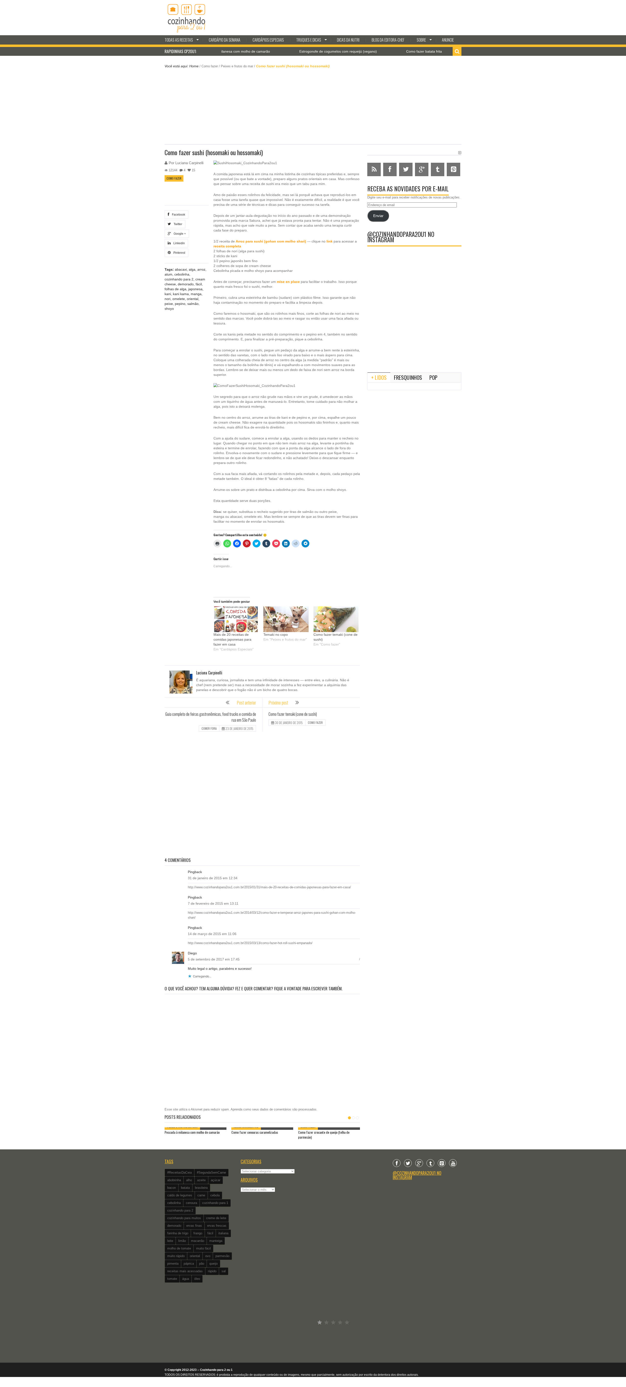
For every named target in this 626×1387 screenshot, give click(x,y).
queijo (213, 1263)
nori (167, 299)
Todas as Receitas (179, 40)
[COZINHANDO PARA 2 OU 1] (187, 17)
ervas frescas (216, 1225)
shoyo (169, 309)
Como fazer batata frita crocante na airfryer (399, 51)
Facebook (177, 214)
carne (201, 1195)
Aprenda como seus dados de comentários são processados (273, 1109)
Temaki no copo (275, 634)
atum (168, 274)
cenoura (191, 1203)
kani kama (181, 294)
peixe (169, 304)
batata (185, 1188)
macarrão (197, 1241)
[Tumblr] (430, 1163)
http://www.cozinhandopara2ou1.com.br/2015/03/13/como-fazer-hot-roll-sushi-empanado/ (250, 943)
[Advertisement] (313, 105)
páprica (189, 1263)
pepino (180, 304)
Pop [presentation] (433, 377)
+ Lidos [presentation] (379, 377)
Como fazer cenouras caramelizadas (254, 1132)
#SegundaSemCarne (211, 1172)
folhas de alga (175, 289)
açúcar (215, 1180)
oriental (192, 299)
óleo (197, 1279)
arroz (201, 269)
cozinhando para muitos (184, 1218)
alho (189, 1180)
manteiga (215, 1241)
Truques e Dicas (308, 40)
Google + (179, 233)
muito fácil (203, 1248)
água (185, 1279)
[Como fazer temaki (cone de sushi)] (335, 619)
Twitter (177, 224)
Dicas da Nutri (348, 40)
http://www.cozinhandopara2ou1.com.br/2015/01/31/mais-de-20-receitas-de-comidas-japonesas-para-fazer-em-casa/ (269, 887)
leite (170, 1241)
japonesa (195, 289)
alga (192, 269)
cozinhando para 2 (179, 279)
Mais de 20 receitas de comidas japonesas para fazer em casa (232, 639)
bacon (171, 1188)
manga (196, 294)
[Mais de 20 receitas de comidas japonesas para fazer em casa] (235, 619)
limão (182, 1241)
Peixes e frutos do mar (237, 66)
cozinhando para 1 (215, 1203)
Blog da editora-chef (388, 40)
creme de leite (216, 1218)
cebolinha (181, 274)
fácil (199, 284)
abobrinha (174, 1180)
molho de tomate (179, 1248)
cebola (215, 1195)
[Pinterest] (442, 1163)
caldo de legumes (179, 1195)
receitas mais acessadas (185, 1271)
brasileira (201, 1188)
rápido (212, 1271)
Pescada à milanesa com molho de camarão (192, 1132)
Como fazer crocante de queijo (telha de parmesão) (323, 1135)
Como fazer (209, 66)
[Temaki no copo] (285, 619)
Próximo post (278, 702)
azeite (201, 1180)
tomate (172, 1279)
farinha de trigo (177, 1233)
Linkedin (178, 243)
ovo (207, 1256)
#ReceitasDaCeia (179, 1172)
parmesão (222, 1256)
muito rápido (176, 1256)
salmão (193, 304)
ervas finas (194, 1225)
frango (197, 1233)
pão (201, 1263)
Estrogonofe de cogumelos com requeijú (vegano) (298, 51)
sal (224, 1271)
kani (168, 294)
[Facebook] (397, 1163)
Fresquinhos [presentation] (408, 377)
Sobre (421, 40)
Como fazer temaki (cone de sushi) (292, 714)
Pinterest (178, 252)
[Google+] (419, 1163)
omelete (178, 299)
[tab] (379, 377)
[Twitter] (408, 1163)
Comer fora (209, 728)
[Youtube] (453, 1163)
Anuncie (448, 40)
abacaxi (181, 269)
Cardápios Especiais (268, 40)
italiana (223, 1233)
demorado (186, 284)
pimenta (173, 1263)
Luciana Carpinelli (189, 163)
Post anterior (246, 702)
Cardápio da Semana (224, 40)
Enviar (378, 216)
